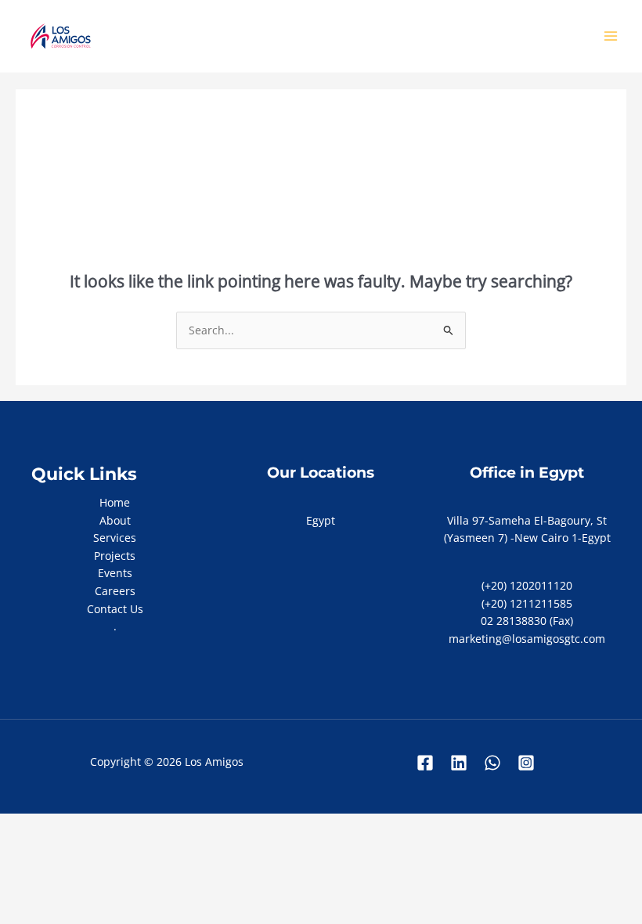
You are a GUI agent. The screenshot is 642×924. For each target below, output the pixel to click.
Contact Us (115, 608)
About (115, 520)
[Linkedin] (458, 762)
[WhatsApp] (492, 762)
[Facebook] (425, 762)
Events (115, 572)
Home (114, 502)
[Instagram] (526, 762)
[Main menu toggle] (611, 36)
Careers (115, 590)
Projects (114, 555)
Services (114, 537)
